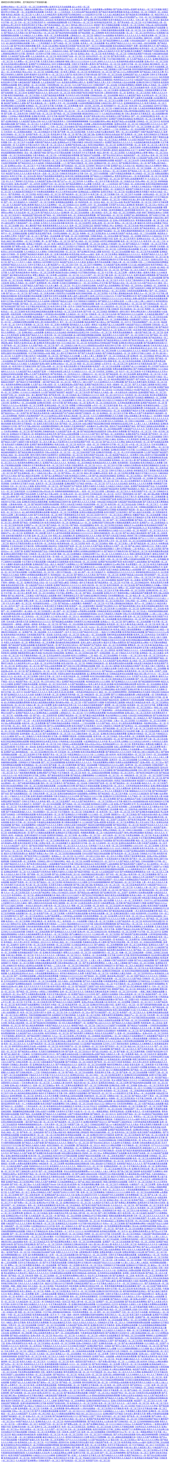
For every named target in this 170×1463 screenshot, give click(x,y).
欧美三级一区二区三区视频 (102, 194)
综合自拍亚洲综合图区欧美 (16, 64)
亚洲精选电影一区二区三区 (71, 455)
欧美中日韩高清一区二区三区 (75, 619)
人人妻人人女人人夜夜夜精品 (147, 424)
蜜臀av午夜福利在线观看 (134, 559)
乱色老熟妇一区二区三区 (82, 499)
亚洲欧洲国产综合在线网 (12, 411)
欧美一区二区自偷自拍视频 (100, 369)
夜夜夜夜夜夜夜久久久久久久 (55, 226)
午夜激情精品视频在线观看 (20, 77)
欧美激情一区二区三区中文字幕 (141, 705)
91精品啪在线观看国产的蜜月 (40, 186)
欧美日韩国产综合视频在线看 (154, 588)
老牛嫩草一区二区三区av (57, 28)
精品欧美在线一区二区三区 (13, 705)
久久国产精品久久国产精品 (32, 285)
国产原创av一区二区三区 (72, 473)
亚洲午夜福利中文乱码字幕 (36, 74)
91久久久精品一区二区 (129, 530)
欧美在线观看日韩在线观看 (30, 296)
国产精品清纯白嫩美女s (59, 418)
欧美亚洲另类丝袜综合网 (109, 749)
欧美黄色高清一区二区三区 (136, 671)
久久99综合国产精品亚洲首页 (85, 12)
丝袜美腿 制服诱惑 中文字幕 (18, 536)
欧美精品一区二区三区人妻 (124, 460)
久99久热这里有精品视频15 (102, 549)
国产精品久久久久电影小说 (16, 33)
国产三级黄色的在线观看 (69, 697)
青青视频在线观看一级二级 (147, 220)
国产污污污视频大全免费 (105, 668)
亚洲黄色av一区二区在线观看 (66, 41)
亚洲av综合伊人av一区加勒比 (60, 168)
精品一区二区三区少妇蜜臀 (20, 520)
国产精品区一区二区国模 (130, 236)
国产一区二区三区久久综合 (13, 319)
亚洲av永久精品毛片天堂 (109, 51)
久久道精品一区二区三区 (76, 767)
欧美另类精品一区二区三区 (114, 54)
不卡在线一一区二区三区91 (131, 655)
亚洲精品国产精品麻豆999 (64, 291)
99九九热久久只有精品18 (113, 400)
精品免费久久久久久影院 (31, 150)
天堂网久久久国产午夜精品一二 (36, 127)
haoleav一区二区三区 (98, 627)
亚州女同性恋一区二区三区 (98, 56)
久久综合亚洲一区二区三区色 (27, 213)
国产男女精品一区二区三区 (129, 22)
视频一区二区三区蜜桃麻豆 (69, 554)
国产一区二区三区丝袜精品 (147, 679)
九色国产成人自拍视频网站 (108, 285)
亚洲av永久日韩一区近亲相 (129, 330)
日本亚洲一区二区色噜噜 (69, 752)
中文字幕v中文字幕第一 (16, 69)
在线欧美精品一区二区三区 (52, 549)
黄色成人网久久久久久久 (82, 25)
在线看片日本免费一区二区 (46, 695)
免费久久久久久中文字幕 (96, 98)
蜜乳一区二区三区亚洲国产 (128, 132)
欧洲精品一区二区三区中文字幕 (40, 106)
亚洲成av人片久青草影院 (119, 358)
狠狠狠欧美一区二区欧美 (19, 648)
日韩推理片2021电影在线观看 (86, 622)
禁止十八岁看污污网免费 (145, 246)
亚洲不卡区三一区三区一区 (85, 38)
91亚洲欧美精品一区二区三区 (41, 572)
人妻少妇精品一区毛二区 (101, 213)
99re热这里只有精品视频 (53, 653)
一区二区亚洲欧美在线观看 (32, 12)
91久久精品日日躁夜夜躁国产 (91, 705)
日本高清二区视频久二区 (107, 371)
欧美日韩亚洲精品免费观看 (93, 752)
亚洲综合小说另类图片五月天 (46, 262)
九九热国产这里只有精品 (107, 569)
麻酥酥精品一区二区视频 (155, 398)
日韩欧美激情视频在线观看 (112, 30)
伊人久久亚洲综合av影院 (52, 416)
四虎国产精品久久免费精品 (70, 637)
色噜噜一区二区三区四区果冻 (93, 233)
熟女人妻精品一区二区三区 (113, 67)
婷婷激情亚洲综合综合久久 (148, 572)
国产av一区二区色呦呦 (156, 559)
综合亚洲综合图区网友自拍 (34, 28)
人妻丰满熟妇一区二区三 (42, 728)
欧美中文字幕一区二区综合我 (23, 176)
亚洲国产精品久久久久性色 (41, 291)
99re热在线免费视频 (115, 713)
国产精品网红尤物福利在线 (43, 431)
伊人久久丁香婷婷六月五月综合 (20, 181)
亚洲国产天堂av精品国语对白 (76, 361)
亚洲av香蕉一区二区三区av (152, 762)
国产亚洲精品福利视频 (60, 601)
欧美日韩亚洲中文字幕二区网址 (32, 775)
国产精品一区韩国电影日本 (32, 523)
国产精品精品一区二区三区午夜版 (97, 721)
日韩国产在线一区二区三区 (41, 114)
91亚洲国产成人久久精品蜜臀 (111, 325)
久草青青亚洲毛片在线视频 (119, 267)
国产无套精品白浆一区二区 (155, 304)
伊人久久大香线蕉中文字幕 (123, 158)
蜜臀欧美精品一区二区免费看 (42, 642)
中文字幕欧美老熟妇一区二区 (91, 272)
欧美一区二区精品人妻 (77, 439)
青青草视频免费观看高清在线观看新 (148, 69)
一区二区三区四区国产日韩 (24, 481)
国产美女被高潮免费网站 (73, 17)
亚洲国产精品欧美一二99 (19, 398)
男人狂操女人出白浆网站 (12, 20)
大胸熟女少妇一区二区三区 (107, 270)
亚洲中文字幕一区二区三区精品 (135, 64)
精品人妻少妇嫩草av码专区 (96, 473)
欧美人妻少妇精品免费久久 (47, 322)
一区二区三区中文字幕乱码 (62, 671)
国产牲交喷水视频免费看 (25, 46)
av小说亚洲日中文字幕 (92, 15)
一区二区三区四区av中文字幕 (95, 283)
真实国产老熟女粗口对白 (94, 116)
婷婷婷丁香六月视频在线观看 (107, 25)
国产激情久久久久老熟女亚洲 (111, 301)
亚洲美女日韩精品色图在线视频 (109, 418)
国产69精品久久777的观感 (31, 239)
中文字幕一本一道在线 (26, 747)
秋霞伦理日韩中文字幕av (32, 25)
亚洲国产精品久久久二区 (106, 330)
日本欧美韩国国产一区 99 (151, 160)
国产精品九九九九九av (50, 213)
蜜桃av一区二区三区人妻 (126, 223)
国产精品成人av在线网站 (113, 671)
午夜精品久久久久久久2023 (112, 299)
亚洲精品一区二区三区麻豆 (152, 653)
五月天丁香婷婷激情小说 (126, 494)
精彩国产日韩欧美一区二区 (154, 351)
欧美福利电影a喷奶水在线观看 (130, 61)
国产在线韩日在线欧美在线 (129, 197)
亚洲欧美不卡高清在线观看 (132, 700)
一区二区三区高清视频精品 (88, 111)
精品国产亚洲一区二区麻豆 (129, 580)
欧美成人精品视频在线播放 (43, 702)
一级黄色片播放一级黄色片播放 (141, 272)
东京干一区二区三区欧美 (109, 38)
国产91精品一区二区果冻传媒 (132, 184)
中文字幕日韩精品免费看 (31, 179)
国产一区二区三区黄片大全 (137, 335)
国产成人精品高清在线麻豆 (104, 476)
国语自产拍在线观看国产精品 (123, 426)
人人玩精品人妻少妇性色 (105, 754)
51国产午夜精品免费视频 (120, 173)
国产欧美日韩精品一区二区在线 (95, 697)
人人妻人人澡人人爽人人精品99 (48, 390)
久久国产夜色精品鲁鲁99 (19, 272)
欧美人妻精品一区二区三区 (75, 72)
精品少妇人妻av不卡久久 (145, 674)
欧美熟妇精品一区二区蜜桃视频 (30, 351)
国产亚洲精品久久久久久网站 (90, 137)
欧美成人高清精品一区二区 (135, 12)
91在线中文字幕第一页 (58, 590)
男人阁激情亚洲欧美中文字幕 (110, 259)
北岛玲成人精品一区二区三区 (66, 635)
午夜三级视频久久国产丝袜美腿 (117, 69)
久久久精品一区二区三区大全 (41, 577)
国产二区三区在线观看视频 (53, 762)
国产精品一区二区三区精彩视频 (67, 114)
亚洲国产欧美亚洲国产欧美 (79, 228)
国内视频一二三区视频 (16, 101)
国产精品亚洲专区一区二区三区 (154, 228)
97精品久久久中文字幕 (129, 653)
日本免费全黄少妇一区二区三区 (133, 658)
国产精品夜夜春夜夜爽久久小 (88, 127)
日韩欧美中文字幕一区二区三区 (114, 444)
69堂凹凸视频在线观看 (110, 241)
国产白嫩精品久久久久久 (51, 731)
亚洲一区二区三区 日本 (135, 30)
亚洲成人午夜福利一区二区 (38, 244)
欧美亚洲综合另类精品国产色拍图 (103, 343)
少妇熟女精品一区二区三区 (154, 194)
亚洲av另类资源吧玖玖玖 (124, 220)
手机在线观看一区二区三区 (88, 244)
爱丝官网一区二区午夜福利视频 (100, 538)
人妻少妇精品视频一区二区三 (82, 739)
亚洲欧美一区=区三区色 (55, 510)
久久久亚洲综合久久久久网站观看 (109, 382)
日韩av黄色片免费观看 (117, 431)
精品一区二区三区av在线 (112, 202)
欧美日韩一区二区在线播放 (149, 684)
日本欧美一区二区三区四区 (132, 25)
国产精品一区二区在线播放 (83, 601)
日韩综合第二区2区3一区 (107, 598)
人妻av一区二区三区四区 (124, 721)
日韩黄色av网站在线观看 (93, 319)
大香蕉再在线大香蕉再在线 (153, 361)
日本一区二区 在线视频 (68, 708)
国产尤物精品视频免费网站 (145, 369)
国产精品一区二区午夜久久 (131, 598)
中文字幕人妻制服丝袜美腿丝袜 (119, 603)
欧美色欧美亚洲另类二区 (105, 22)
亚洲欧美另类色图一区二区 (129, 145)
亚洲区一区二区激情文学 (114, 189)
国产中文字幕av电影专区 (29, 426)
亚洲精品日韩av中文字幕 (133, 757)
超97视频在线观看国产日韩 (36, 231)
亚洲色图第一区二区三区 (12, 408)
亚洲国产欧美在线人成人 (76, 145)
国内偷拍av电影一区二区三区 (68, 702)
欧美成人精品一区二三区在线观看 (141, 233)
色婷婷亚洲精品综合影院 (74, 119)
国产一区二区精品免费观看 (28, 497)
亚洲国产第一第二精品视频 (34, 632)
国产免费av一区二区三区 (59, 241)
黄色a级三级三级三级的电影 (59, 411)
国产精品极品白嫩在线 (140, 345)
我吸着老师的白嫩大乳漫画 (30, 653)
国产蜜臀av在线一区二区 (23, 246)
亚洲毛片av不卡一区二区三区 (51, 580)
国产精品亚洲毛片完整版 (105, 510)
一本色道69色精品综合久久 (86, 692)
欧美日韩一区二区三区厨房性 (78, 223)
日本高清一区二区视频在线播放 (18, 132)
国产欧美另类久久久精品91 (46, 218)
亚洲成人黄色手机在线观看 (99, 262)
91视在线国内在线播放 (32, 314)
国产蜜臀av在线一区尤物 (37, 87)
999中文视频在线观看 (61, 64)
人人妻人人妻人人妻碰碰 (92, 356)
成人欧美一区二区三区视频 (26, 676)
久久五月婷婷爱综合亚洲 (35, 700)
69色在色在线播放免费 (157, 299)
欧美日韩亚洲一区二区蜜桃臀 (76, 676)
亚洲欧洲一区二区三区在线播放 (75, 213)
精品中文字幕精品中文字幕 (139, 517)
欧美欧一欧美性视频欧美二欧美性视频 (118, 210)
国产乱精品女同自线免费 (65, 577)
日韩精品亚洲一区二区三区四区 (102, 48)
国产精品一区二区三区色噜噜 (75, 747)
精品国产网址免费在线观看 (70, 116)
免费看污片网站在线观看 (80, 405)
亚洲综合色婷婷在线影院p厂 (49, 747)
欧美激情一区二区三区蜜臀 (32, 405)
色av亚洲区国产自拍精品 (132, 398)
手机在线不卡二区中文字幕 (22, 348)
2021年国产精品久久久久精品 (14, 364)
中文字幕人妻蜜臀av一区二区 (69, 593)
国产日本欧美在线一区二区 (45, 515)
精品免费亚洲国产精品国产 (123, 379)
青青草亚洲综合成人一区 (126, 176)
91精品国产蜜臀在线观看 (53, 767)
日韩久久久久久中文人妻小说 (64, 54)
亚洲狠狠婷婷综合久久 (134, 103)
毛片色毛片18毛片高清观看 (77, 95)
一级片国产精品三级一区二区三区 (97, 108)
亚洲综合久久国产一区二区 (115, 546)
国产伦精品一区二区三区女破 (149, 379)
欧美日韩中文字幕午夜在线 (85, 74)
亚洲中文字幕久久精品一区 (55, 239)
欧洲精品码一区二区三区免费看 (148, 119)
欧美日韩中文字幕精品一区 (24, 424)
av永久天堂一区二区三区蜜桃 (138, 168)
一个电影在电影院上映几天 (58, 371)
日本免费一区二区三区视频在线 (42, 460)
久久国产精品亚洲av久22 (136, 528)
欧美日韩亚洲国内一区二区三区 (102, 145)
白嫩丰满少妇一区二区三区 (20, 189)
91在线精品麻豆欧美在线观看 (147, 142)
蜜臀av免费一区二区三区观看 (37, 601)
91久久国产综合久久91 (82, 85)
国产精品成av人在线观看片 (70, 603)
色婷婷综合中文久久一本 (66, 59)
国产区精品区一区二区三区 (75, 48)
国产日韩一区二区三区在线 (110, 74)
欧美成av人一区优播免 (152, 416)
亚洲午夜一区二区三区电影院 (138, 765)
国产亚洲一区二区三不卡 (44, 718)
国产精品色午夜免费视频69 (26, 361)
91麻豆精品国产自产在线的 (62, 413)
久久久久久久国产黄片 (90, 434)
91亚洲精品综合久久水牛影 (96, 741)
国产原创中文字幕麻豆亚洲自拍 (44, 158)
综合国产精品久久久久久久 (36, 692)
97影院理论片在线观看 (65, 293)
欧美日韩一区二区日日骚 (145, 387)
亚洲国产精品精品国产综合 (43, 340)
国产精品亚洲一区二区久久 (146, 543)
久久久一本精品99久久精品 (56, 51)
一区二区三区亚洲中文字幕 (30, 754)
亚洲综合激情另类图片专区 (101, 239)
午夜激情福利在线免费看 (27, 80)
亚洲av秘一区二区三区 (38, 259)
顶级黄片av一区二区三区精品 (80, 510)
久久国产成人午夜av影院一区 (44, 384)
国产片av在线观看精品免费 (59, 726)
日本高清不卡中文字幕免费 (84, 153)
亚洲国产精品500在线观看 (151, 207)
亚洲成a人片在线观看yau (131, 749)
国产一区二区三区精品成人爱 (116, 356)
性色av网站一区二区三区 (146, 181)
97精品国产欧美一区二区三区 (62, 111)
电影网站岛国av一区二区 (155, 723)
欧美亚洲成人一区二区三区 (130, 304)
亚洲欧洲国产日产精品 (74, 483)
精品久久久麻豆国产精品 (130, 95)
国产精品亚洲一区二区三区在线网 (121, 374)
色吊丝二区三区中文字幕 (107, 590)
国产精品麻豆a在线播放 (62, 622)
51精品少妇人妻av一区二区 (48, 473)
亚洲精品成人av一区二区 (105, 197)
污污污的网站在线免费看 (46, 348)
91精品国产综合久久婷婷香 (41, 585)
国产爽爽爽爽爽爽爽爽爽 (68, 171)
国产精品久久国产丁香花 (115, 708)
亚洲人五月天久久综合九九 (102, 296)
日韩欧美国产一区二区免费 (138, 447)
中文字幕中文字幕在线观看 (34, 562)
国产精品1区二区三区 (65, 530)
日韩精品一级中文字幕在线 (82, 583)
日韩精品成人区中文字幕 (39, 200)
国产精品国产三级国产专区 (84, 658)
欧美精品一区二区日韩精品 (80, 463)
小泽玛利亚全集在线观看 (128, 249)
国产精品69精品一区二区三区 (110, 215)
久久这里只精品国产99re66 (139, 140)
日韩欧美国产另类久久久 (91, 171)
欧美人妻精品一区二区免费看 (153, 668)
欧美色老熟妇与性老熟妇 (64, 186)
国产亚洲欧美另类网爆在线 (50, 207)
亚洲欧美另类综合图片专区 (48, 343)
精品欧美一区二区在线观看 (45, 637)
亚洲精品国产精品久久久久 (58, 499)
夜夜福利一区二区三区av (146, 205)
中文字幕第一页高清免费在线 (99, 731)
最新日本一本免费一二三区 (156, 38)
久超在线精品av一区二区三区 (97, 327)
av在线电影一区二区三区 (68, 275)
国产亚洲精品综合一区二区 (38, 671)
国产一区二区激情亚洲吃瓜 (143, 116)
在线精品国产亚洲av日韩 (37, 90)
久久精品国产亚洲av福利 (77, 257)
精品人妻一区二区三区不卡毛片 (110, 280)
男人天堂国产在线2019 (158, 366)
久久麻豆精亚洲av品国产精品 (71, 384)
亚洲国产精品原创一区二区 (70, 715)
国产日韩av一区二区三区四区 (76, 207)
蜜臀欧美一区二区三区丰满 (102, 609)
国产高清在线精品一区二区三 (57, 25)
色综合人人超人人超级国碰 (34, 168)
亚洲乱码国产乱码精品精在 (69, 15)
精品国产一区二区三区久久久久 (154, 530)
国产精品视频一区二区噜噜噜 (91, 33)
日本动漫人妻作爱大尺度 (17, 622)
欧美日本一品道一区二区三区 (45, 173)
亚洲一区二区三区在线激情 (132, 87)
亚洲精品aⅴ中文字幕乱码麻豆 (70, 142)
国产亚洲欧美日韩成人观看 (89, 252)
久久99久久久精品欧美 (30, 392)
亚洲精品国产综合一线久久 (45, 564)
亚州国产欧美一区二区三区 (38, 134)
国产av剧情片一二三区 (108, 129)
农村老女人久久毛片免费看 (140, 483)
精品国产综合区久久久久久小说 (107, 757)
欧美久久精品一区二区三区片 (137, 259)
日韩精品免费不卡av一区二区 (95, 554)
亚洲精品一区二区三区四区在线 (79, 653)
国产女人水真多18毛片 (126, 687)
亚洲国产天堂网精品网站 (104, 689)
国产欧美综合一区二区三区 (108, 64)
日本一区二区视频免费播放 (116, 319)
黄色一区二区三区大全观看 (111, 101)
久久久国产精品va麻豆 (59, 583)
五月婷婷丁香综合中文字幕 (98, 166)
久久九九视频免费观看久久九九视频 (107, 416)
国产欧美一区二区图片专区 (58, 541)
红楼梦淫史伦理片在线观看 (54, 296)
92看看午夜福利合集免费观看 (19, 564)
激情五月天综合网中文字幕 (73, 481)
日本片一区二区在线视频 (157, 754)
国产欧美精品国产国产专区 (13, 306)
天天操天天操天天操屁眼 (29, 489)
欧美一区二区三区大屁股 (93, 491)
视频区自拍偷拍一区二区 (127, 567)
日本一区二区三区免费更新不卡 (129, 481)
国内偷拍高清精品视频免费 (67, 642)
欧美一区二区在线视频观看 (26, 119)
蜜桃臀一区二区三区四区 (115, 705)
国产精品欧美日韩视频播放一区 (140, 15)
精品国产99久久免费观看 (44, 189)
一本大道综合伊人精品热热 (125, 392)
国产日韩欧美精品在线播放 (58, 723)
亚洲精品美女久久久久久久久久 (121, 572)
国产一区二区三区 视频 (43, 358)
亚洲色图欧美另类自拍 (66, 648)
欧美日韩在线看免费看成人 (102, 676)
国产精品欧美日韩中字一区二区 (18, 781)
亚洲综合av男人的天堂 (11, 25)
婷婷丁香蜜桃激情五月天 (69, 515)
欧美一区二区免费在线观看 (56, 35)
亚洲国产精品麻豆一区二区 (108, 231)
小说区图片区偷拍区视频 (12, 739)
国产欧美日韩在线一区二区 (140, 340)
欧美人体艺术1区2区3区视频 (100, 684)
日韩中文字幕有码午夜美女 (20, 267)
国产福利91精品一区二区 (31, 377)
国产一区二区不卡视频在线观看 (149, 556)
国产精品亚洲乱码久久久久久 (56, 687)
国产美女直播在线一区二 (38, 103)
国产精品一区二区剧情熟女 (113, 434)
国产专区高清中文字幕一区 (153, 697)
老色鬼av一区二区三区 (95, 483)
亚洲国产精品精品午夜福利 (32, 254)
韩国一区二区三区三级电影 (89, 364)
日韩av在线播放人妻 (133, 416)
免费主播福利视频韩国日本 (133, 231)
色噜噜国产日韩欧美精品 (154, 51)
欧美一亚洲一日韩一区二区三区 (108, 559)
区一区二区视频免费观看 (130, 28)
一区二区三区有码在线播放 (20, 155)
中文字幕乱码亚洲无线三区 (38, 306)
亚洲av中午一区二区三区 (99, 767)
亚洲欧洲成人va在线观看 (33, 332)
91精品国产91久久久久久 (134, 429)
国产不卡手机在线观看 (62, 567)
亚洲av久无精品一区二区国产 (155, 85)
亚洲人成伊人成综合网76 (78, 296)
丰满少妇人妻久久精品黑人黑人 (146, 752)
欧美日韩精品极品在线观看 (138, 640)
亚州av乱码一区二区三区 (59, 93)
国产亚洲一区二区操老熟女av (115, 478)
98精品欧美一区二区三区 (91, 41)
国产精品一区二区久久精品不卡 (134, 270)
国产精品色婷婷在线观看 (66, 33)
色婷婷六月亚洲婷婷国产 (29, 416)
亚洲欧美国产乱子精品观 (136, 434)
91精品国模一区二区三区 (48, 356)
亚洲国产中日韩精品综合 (12, 9)
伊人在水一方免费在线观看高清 (154, 249)
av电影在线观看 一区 (145, 695)
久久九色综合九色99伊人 (140, 741)
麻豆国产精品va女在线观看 (123, 121)
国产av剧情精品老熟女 (11, 28)
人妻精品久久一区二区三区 (81, 35)
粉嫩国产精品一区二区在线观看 (147, 515)
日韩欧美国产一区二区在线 (105, 85)
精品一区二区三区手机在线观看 (145, 252)
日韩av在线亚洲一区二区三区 (57, 452)
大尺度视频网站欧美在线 (156, 457)
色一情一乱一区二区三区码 (48, 481)
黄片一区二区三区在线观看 (72, 322)
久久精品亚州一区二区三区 (86, 101)
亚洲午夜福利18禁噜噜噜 (144, 275)
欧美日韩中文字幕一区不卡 (62, 306)
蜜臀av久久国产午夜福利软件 (37, 374)
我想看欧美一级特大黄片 (119, 312)
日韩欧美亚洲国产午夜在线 (139, 54)
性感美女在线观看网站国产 (60, 478)
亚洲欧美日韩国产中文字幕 (123, 450)
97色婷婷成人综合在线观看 (123, 82)
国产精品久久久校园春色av (102, 176)
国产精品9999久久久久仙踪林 (31, 163)
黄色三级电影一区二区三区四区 (32, 85)
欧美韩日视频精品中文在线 (154, 465)
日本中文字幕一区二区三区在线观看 (143, 306)
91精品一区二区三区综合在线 (154, 317)
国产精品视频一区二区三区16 (116, 728)
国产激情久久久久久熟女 (85, 575)
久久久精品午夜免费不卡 (81, 9)
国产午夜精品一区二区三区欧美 (48, 48)
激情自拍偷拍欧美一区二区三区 (108, 533)
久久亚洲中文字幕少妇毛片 (28, 145)
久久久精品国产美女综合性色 (45, 661)
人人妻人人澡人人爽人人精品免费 (35, 517)
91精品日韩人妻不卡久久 (112, 103)
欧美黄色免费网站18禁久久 (74, 82)
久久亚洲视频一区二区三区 (156, 56)
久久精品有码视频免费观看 (150, 108)
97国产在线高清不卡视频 (140, 288)
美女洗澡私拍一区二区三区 (132, 309)
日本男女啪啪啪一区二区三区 (66, 233)
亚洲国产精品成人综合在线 (131, 575)
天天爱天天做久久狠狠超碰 (52, 61)
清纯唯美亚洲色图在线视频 (135, 338)
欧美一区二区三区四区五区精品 (109, 525)
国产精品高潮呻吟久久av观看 (116, 41)
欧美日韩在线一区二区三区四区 (83, 562)
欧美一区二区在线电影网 (35, 288)
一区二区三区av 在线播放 (56, 270)
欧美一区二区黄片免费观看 (57, 325)
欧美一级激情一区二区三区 (108, 200)
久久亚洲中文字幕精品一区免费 (69, 189)
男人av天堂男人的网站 (118, 741)
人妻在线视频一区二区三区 (88, 210)
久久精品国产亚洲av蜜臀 (19, 56)
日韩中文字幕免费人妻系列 (84, 64)
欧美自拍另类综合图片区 (31, 629)
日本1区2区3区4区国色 (155, 231)
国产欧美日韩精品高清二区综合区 (39, 20)
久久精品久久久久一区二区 (83, 371)
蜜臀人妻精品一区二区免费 (45, 275)
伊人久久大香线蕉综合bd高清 (91, 345)
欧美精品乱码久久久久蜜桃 (81, 197)
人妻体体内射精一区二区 (115, 93)
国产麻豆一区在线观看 (50, 236)
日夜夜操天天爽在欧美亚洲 (121, 246)
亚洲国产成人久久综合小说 (123, 166)
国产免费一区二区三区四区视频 (71, 132)
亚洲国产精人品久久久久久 (55, 463)
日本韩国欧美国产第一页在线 (40, 635)
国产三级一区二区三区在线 (156, 739)
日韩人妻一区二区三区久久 (52, 145)
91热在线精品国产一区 (140, 41)
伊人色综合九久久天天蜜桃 (152, 689)
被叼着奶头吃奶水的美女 (21, 275)
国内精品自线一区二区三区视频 (93, 358)
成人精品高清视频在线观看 (18, 43)
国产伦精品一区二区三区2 (27, 124)
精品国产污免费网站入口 (68, 564)
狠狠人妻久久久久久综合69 (77, 61)
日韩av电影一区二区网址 (136, 601)
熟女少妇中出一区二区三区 (89, 648)
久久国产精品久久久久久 (141, 59)
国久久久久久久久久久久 (92, 778)
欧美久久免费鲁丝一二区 (82, 655)
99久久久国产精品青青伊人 (53, 121)
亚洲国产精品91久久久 (38, 93)
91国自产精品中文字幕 (75, 377)
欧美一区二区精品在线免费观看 (82, 215)
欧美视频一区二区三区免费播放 (54, 249)
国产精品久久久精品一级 (102, 392)
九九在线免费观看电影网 (19, 158)
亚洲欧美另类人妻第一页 (82, 90)
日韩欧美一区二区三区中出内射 (102, 314)
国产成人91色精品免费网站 (36, 30)
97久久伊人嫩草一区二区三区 (58, 285)
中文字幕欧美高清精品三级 (146, 327)
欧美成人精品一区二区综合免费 (15, 455)
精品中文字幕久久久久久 (146, 473)
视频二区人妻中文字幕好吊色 (64, 353)
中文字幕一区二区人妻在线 (46, 760)
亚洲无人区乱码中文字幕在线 (75, 710)
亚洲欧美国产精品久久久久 (32, 335)
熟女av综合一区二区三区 (33, 72)
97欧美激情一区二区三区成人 (134, 611)
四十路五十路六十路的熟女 (154, 666)
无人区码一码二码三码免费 (104, 351)
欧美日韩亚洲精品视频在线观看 (40, 312)
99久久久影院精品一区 (117, 421)
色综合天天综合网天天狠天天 (82, 590)
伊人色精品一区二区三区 (143, 173)
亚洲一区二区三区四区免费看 (121, 473)
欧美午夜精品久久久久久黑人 (122, 20)
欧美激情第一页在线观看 (33, 197)
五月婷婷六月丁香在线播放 (84, 259)
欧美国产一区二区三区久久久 (29, 507)
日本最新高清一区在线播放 (56, 9)
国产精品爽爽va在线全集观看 (95, 760)
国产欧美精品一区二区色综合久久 (65, 374)
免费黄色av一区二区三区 (86, 530)
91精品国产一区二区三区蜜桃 (55, 150)
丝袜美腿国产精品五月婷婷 (34, 457)
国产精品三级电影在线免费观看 (151, 426)
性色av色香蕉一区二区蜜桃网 (131, 736)
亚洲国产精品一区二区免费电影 (64, 517)
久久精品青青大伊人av (24, 663)
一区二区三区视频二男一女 (36, 241)
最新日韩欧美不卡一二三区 (69, 108)
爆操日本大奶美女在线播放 (149, 223)
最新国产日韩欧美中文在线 (138, 189)
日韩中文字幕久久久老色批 (121, 470)
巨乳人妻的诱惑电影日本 (102, 629)
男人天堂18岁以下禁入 (51, 682)
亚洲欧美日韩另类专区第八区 (70, 220)
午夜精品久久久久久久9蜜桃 (18, 450)
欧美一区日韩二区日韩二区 (91, 106)
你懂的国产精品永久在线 (46, 142)
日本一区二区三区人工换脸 (24, 17)
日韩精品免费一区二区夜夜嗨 (63, 137)
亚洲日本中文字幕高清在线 (140, 364)
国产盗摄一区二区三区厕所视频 (75, 236)
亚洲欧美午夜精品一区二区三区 (141, 734)
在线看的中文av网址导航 (97, 426)
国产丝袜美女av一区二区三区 (52, 278)
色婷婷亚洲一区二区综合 (89, 202)
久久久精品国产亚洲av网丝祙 (115, 661)
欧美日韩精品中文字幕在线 (156, 134)
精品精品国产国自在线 (32, 215)
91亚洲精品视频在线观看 (39, 137)
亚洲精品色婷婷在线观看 (12, 374)
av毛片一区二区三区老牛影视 (105, 405)
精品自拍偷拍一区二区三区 (36, 299)
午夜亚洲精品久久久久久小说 (57, 588)
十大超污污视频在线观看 (83, 304)
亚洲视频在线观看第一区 (66, 202)
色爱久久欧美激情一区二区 (16, 642)
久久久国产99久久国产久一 (66, 640)
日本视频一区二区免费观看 (66, 106)
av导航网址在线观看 (87, 611)
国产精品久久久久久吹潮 (96, 421)
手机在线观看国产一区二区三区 (146, 322)
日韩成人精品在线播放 (117, 218)
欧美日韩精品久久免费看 (152, 463)
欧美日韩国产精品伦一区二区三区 (123, 627)
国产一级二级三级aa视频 (149, 494)
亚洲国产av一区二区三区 (35, 525)
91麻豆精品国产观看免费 (29, 82)
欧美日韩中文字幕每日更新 (24, 366)
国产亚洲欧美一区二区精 (132, 134)
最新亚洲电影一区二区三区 (72, 267)
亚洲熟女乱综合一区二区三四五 (150, 239)
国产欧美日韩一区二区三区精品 (62, 395)
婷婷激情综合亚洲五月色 (78, 332)
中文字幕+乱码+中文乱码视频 (17, 640)
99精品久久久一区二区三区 (129, 317)
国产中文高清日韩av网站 (122, 767)
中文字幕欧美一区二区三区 (59, 304)
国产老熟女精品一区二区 (75, 403)
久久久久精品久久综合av (39, 437)
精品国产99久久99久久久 (90, 517)
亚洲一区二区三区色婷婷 (106, 304)
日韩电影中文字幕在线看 (29, 762)
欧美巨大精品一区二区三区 (49, 194)
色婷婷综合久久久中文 (123, 80)
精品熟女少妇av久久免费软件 (149, 166)
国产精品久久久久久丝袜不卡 (21, 760)
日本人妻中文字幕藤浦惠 (149, 770)
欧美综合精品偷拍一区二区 (108, 739)
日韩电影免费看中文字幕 (155, 90)
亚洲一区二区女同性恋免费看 (19, 317)
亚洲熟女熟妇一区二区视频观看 (151, 497)
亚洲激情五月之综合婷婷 (124, 731)
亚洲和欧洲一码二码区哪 (47, 283)
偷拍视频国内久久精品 (108, 530)
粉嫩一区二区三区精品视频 (148, 731)
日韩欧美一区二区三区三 (148, 504)
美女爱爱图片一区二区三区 (137, 564)
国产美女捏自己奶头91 (113, 155)
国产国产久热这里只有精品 (90, 353)
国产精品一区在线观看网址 (82, 525)
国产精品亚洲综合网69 (47, 108)
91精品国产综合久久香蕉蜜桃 (147, 80)
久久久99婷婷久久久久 (119, 554)
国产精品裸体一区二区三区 (45, 77)
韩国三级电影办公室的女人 (154, 330)
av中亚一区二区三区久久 (139, 444)
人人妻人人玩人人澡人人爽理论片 (101, 317)
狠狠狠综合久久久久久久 (129, 254)
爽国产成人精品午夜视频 (45, 246)
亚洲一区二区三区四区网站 (139, 616)
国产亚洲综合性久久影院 (128, 228)
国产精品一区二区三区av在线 (33, 304)
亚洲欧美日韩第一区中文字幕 (44, 116)
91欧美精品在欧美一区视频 (60, 231)
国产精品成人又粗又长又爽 (152, 72)
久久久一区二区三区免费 (66, 718)
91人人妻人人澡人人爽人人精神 (69, 421)
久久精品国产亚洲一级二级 (67, 431)
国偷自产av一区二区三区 (12, 533)
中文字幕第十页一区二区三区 (29, 689)
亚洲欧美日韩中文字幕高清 (148, 82)
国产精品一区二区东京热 (70, 424)
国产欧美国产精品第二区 (97, 246)
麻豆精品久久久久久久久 (82, 533)
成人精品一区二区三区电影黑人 (38, 611)
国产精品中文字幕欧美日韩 (116, 551)
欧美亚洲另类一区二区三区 (54, 179)
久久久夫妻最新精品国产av (91, 708)
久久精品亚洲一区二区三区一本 (109, 775)
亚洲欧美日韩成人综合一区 (36, 583)
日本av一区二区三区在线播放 (21, 447)
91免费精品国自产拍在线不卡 (19, 556)
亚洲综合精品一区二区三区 (56, 405)
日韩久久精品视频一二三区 (56, 351)
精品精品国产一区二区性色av (136, 155)
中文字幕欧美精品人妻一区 (154, 22)
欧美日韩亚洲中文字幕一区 (49, 736)
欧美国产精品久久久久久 (153, 254)
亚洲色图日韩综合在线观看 (154, 499)
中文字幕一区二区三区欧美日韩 (55, 489)
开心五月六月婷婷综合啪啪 (13, 41)
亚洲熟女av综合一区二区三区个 (22, 166)
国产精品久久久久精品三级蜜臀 (106, 457)
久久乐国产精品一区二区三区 (107, 179)
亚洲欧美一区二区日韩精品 (142, 356)
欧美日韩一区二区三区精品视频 (58, 335)
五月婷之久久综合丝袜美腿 (52, 223)
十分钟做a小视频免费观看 (19, 116)
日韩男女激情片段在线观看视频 (28, 129)
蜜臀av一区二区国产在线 (129, 588)
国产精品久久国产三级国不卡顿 (15, 442)
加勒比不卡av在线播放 (104, 35)
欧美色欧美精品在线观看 (133, 632)
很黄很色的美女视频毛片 (148, 687)
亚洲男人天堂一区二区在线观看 (63, 103)
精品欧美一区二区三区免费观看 (64, 512)
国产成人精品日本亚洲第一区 (31, 476)
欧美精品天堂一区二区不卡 (22, 538)
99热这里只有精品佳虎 (135, 702)
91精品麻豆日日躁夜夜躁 (57, 562)
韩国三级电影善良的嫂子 (115, 348)
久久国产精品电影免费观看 (52, 95)
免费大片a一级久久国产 (82, 382)
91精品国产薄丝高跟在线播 (130, 502)
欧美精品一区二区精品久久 (49, 619)
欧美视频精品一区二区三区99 (35, 765)
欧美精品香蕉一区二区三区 (54, 439)
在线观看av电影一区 (54, 72)
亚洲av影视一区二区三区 (103, 223)
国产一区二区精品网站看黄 (154, 569)
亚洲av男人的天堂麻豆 (78, 239)
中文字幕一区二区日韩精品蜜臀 (108, 429)
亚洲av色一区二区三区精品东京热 (101, 403)
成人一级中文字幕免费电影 (68, 460)
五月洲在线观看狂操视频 (129, 403)
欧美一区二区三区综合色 (154, 655)
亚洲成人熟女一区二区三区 (90, 54)
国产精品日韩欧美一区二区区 (80, 163)
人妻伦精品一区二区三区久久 (118, 491)
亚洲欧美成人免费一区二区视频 (153, 439)
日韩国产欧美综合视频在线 (87, 306)
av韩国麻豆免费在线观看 (23, 322)
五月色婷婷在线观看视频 (69, 778)
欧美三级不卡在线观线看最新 (111, 528)
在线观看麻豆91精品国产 (156, 411)
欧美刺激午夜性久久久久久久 (79, 762)
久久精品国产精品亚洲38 (108, 489)
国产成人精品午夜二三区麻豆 (21, 596)
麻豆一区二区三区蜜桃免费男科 (113, 692)
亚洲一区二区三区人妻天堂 (154, 145)
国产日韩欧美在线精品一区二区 (116, 353)
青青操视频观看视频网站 (137, 637)
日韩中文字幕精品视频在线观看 (119, 437)
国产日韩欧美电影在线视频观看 (152, 296)
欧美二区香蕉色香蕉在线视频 (39, 41)
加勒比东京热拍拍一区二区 (138, 442)
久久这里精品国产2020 (51, 82)
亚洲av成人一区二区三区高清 (138, 713)
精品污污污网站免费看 (111, 632)
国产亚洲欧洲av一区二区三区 (31, 749)
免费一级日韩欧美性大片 (145, 46)
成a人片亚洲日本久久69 (63, 442)
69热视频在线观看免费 (57, 22)
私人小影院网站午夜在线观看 (52, 309)
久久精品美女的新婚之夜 (113, 114)
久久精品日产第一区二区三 (36, 418)
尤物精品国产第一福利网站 (82, 418)
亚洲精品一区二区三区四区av (130, 476)
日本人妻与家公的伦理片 (97, 119)
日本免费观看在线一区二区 (120, 596)
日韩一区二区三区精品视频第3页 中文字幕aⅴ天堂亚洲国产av (111, 17)
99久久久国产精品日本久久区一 (86, 632)
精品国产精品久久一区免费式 (125, 455)
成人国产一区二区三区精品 (65, 611)
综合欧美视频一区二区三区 (95, 504)
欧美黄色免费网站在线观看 (18, 384)
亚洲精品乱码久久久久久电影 (89, 536)
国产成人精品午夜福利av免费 (114, 616)
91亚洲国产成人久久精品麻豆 (134, 366)
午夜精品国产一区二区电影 (28, 223)
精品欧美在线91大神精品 (66, 272)
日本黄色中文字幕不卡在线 (22, 483)
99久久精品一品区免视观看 (144, 43)
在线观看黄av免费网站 (102, 9)
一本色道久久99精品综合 (140, 186)
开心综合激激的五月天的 (136, 67)
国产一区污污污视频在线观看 (99, 46)
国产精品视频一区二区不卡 (119, 322)
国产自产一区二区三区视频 (139, 127)
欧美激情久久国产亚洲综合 (118, 116)
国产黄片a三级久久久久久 (155, 476)
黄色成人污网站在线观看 (51, 497)
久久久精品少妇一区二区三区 (74, 343)
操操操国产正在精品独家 (124, 77)
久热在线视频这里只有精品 (152, 650)
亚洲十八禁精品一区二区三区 (62, 210)
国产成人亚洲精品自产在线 (56, 476)
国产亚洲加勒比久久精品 (112, 338)
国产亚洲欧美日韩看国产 (131, 51)
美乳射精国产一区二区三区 (156, 575)
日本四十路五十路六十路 (128, 668)
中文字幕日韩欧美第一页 (118, 59)
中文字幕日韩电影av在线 (39, 353)
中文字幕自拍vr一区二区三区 (80, 22)
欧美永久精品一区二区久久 (67, 616)
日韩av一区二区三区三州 (144, 577)
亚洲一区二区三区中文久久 (121, 275)
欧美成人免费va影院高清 (87, 186)
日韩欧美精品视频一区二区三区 (62, 252)
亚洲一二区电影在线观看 (58, 559)
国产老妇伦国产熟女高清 (132, 739)
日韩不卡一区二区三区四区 (95, 637)
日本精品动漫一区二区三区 (156, 408)
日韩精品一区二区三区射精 (89, 291)
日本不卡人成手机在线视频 (136, 101)
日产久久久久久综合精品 (117, 483)
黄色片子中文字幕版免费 (62, 101)
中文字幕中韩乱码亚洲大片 (34, 658)
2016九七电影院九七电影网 (110, 614)
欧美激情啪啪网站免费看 (103, 160)
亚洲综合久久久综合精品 (55, 332)
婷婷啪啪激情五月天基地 (70, 218)
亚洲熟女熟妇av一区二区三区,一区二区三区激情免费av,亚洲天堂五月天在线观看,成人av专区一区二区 (45, 7)
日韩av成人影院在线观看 (156, 25)
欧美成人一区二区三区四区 (66, 67)
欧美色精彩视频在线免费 (125, 684)
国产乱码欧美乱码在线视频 (140, 218)
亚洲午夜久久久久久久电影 (84, 502)
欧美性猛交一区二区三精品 (151, 48)
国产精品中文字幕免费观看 (28, 382)
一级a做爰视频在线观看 (67, 348)
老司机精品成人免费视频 (126, 538)
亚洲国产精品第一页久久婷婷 (27, 249)
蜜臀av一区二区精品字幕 (114, 168)
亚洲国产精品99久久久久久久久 (67, 585)
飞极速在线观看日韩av (34, 9)
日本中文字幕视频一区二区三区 (30, 325)
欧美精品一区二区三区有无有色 (68, 312)
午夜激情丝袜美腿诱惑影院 (62, 200)
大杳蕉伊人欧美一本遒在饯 (39, 101)
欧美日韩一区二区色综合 (46, 543)
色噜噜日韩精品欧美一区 (97, 663)
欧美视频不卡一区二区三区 (116, 106)
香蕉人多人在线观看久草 (64, 536)
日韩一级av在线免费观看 (119, 98)
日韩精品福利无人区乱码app (90, 69)
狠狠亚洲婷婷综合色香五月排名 (44, 741)
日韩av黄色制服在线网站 (134, 111)
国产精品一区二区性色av (132, 285)
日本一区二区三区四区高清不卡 (32, 22)
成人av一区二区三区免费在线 (81, 270)
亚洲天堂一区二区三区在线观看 (49, 483)
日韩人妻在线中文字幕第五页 (138, 114)
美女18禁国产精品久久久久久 (118, 43)
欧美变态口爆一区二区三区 (78, 609)
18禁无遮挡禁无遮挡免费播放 (80, 179)
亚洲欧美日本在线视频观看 (26, 387)
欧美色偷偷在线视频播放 (95, 624)
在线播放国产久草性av (139, 319)
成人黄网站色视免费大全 (98, 674)
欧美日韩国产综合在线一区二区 (98, 455)
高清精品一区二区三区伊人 (77, 549)
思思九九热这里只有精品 (71, 504)
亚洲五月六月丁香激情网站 (100, 710)
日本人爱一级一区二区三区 (148, 20)
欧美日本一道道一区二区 (99, 379)
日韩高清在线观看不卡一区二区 (59, 330)
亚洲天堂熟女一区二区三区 (113, 192)
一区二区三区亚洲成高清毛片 (14, 757)
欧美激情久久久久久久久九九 (128, 35)
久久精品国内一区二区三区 (127, 609)
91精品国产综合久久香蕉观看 (31, 330)
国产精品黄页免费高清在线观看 (45, 504)
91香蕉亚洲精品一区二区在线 (70, 77)
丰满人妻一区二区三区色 (37, 590)
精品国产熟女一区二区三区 (28, 682)
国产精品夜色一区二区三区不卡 (76, 194)
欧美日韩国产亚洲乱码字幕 (36, 38)
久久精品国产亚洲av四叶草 (26, 627)
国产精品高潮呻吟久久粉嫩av (148, 585)
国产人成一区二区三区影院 (141, 728)
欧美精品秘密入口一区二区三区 (117, 744)
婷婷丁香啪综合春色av (152, 213)
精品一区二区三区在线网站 (106, 655)
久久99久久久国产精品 (93, 546)
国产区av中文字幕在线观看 (59, 153)
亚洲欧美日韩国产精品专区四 (142, 377)
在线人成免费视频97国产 (125, 747)
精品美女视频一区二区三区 (153, 35)
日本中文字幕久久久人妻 (39, 265)
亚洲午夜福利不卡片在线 (57, 147)
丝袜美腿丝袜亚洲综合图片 (34, 499)
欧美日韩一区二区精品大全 (122, 181)
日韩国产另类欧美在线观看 (60, 38)
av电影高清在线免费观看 (102, 124)
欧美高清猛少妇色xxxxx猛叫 (82, 254)
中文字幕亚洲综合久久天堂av (154, 371)
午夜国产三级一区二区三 (29, 236)
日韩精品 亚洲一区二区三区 (81, 668)
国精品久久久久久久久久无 (100, 257)
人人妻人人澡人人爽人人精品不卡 (140, 301)
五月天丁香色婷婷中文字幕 (137, 280)
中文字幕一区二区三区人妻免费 (18, 593)
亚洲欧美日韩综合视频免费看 (72, 317)
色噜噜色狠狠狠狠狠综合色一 (68, 491)
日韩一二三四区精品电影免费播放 (153, 262)
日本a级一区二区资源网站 (104, 687)
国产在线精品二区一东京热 (78, 629)
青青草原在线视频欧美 (123, 332)
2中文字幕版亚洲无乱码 (47, 697)
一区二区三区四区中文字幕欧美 (71, 246)
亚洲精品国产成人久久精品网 (136, 74)
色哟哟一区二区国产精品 (156, 309)
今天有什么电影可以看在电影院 (101, 132)
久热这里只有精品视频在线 (140, 715)
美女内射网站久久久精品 (116, 715)
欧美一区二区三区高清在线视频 (127, 361)
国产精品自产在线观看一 (66, 140)
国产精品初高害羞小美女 (130, 606)
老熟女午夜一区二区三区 (96, 267)
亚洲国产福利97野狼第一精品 (151, 150)
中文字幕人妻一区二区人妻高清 (101, 650)
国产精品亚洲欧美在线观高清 (93, 431)
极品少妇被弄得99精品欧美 (95, 218)
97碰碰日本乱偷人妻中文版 (125, 108)
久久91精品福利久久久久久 (129, 351)
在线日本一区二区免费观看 (81, 150)
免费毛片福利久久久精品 (94, 486)
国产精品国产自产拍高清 (71, 486)
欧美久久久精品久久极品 (122, 327)
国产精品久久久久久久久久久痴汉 (114, 186)
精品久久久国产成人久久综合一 (68, 450)
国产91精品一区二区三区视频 (66, 43)
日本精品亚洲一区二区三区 (67, 340)
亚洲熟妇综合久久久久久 (43, 450)
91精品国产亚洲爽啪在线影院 (29, 379)
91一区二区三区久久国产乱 (60, 74)
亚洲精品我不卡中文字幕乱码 (155, 197)
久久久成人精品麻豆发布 (114, 15)
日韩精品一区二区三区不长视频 (88, 168)
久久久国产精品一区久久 (54, 257)
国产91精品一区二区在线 (61, 429)
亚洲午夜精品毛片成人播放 (104, 228)
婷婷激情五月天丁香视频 (145, 470)
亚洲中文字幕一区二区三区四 (64, 69)
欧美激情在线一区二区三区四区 (71, 543)
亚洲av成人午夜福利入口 (33, 228)
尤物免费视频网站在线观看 (28, 731)
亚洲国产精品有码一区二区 (18, 338)
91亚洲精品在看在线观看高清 (94, 556)
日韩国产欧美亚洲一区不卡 (16, 567)
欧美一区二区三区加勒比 (97, 543)
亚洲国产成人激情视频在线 (136, 215)
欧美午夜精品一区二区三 (155, 103)
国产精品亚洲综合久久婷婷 (115, 340)
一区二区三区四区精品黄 (98, 387)
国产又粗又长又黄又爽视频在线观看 (79, 666)
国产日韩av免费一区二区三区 (50, 366)
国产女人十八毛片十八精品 (20, 262)
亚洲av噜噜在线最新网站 (128, 48)
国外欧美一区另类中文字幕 (38, 54)
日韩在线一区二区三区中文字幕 (58, 749)
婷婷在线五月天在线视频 (123, 679)
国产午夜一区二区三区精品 (95, 312)
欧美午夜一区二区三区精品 (105, 736)
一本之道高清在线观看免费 (131, 408)
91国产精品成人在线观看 (46, 596)
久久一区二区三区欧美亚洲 (13, 491)
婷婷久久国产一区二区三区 (74, 387)
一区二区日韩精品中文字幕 (45, 132)
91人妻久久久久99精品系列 (45, 15)
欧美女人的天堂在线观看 (12, 252)
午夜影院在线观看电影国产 (26, 309)
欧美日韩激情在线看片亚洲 (13, 59)
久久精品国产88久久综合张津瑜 (36, 429)
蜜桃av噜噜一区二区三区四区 (132, 590)
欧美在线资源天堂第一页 (60, 259)
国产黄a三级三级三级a (85, 134)
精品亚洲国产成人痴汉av (95, 322)
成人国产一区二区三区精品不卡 (92, 572)
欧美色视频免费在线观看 (19, 728)
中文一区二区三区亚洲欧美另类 (73, 369)
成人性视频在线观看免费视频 (17, 702)
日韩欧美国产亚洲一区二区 (70, 546)
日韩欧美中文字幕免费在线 (58, 457)
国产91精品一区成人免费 (70, 760)
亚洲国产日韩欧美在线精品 (121, 119)
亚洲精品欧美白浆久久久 (42, 398)
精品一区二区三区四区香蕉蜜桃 (155, 489)
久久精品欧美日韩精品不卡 (24, 192)
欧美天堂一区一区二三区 (147, 210)
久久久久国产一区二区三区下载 (94, 275)
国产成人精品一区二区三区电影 (85, 241)
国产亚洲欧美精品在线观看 (85, 468)
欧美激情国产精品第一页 (128, 510)
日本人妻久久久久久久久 (85, 280)
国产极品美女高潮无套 (142, 137)
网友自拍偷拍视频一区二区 (152, 226)
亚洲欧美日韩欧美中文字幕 (82, 559)
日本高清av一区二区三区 (101, 332)
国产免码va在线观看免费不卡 (134, 179)
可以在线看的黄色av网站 (100, 121)
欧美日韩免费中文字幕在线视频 (78, 366)
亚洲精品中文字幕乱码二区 (22, 434)
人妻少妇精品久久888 (23, 515)
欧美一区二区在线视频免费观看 (15, 400)
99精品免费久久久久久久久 (151, 124)
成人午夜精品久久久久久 (88, 395)
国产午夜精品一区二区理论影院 (34, 111)
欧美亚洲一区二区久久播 (41, 442)
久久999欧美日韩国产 (116, 233)
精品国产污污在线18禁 (147, 781)
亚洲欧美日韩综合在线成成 (108, 134)
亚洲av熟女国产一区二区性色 (27, 184)
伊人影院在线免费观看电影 (50, 361)
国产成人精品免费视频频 (37, 478)
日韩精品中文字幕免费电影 (30, 770)
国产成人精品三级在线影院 (135, 533)
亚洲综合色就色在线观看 (114, 447)
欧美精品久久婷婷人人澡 (80, 476)
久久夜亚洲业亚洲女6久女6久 (139, 348)
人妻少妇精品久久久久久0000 (82, 28)
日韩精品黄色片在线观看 (35, 147)
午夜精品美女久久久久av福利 (111, 765)
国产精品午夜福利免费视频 (110, 12)
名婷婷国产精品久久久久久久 (14, 265)
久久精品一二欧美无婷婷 (130, 147)
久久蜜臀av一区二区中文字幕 (27, 61)
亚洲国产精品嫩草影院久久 (24, 108)
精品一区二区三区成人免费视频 (113, 140)
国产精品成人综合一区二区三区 (123, 283)
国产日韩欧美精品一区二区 (51, 650)
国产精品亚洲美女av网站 (137, 642)
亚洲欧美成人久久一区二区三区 (67, 319)
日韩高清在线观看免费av (137, 291)
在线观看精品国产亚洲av (45, 679)
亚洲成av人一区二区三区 (111, 622)
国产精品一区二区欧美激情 (55, 215)
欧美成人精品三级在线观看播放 (127, 629)
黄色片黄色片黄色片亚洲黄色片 (44, 455)
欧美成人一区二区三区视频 (150, 9)
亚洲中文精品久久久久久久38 (27, 549)
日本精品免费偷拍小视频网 (130, 85)
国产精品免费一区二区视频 (141, 478)
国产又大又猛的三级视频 (27, 160)
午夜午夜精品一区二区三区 (45, 155)
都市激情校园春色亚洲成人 (74, 781)
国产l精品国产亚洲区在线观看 (21, 645)
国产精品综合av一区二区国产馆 (15, 413)
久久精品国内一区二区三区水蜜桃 (151, 721)
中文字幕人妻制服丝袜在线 (121, 293)
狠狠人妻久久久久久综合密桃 (71, 98)
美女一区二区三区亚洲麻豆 (130, 405)
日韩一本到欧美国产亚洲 (105, 499)
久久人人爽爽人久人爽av (35, 468)
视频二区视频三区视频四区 (101, 80)
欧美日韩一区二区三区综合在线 (122, 504)
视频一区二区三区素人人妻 (121, 543)
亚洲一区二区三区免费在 (106, 254)
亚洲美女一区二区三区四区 (139, 93)
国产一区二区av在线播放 (92, 447)
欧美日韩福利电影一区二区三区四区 (24, 95)
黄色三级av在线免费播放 (53, 377)
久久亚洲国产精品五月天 (17, 140)
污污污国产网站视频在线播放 (39, 319)
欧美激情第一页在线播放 (129, 463)
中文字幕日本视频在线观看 (48, 166)
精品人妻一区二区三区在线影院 (147, 596)
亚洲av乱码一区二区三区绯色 (76, 494)
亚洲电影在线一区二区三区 (16, 421)
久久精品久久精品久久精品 (117, 486)
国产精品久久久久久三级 (43, 67)
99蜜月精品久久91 (123, 676)
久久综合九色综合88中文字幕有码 (35, 598)
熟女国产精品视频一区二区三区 (137, 202)
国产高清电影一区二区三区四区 (22, 194)
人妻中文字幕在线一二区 (126, 549)
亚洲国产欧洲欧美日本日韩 (60, 87)
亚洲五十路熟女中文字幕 (80, 408)
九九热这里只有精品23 (123, 390)
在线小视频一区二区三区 (31, 439)
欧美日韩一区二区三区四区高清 (110, 601)
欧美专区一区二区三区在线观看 (116, 252)
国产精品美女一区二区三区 (140, 431)
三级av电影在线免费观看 (84, 231)
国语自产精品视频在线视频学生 (50, 176)
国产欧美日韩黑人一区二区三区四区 (127, 56)
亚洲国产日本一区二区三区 (53, 184)
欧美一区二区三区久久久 (132, 241)
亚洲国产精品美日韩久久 (59, 90)
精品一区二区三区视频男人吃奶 (127, 213)
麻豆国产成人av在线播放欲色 (58, 528)
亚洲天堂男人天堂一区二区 (110, 541)
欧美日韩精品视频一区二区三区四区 (92, 293)
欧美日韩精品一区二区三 (41, 400)
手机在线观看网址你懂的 (64, 398)
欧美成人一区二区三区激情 (106, 90)
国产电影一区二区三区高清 (16, 98)
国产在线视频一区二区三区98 (14, 93)
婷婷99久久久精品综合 (152, 236)
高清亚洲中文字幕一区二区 (62, 134)
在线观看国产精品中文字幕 (133, 411)
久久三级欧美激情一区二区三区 (100, 481)
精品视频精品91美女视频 (101, 361)
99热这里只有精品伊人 (94, 142)
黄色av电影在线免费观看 (156, 736)
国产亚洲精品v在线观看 (147, 460)
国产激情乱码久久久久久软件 (119, 577)
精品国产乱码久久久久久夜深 (41, 140)
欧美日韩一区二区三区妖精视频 (24, 650)
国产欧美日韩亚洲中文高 (147, 773)
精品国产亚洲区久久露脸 (15, 103)
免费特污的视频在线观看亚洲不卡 (88, 551)
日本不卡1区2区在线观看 (35, 411)
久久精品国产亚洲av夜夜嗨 (22, 205)
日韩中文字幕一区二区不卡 (50, 676)
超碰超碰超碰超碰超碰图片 (85, 87)
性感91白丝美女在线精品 (46, 447)
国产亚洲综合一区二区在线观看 (135, 726)
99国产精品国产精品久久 (89, 30)
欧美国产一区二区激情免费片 (82, 606)
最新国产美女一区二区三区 (30, 687)
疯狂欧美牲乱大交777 (91, 114)
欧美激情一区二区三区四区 (13, 90)
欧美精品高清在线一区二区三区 (40, 59)
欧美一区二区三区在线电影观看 (137, 541)
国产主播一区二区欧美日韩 (16, 114)
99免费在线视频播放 (151, 147)
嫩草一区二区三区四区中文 (76, 80)
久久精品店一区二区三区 (77, 314)
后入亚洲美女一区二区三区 (22, 218)
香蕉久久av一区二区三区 (144, 293)
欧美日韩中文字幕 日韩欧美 (107, 309)
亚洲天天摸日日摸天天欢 (47, 424)
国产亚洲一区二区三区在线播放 (148, 437)
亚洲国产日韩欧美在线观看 (26, 684)
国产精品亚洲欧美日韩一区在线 (63, 30)
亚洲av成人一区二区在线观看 (93, 635)
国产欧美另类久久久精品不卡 (111, 468)
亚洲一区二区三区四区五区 (81, 226)
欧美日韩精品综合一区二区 (108, 411)
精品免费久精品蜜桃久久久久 (118, 137)
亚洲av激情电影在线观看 (107, 658)
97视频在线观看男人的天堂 (127, 523)
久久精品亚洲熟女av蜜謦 (136, 153)
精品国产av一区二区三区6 (62, 265)
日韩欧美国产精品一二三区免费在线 (73, 679)
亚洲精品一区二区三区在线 (127, 226)
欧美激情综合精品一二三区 (155, 405)
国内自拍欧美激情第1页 (59, 757)
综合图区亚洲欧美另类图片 (137, 192)
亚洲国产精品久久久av (88, 140)
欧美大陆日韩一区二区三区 (94, 585)
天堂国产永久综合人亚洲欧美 (55, 129)
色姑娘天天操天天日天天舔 (113, 640)
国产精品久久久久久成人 (35, 408)
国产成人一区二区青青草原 (45, 715)
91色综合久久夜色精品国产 (81, 507)
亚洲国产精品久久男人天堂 (99, 82)
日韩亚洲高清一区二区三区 (83, 465)
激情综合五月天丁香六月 (126, 497)
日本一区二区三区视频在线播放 (153, 17)
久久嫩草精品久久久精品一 (154, 629)
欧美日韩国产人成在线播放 (49, 17)
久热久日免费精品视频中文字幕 (92, 59)
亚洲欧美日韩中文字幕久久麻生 (102, 439)
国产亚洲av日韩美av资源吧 (125, 9)
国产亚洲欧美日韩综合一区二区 (133, 163)
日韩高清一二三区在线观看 (83, 723)
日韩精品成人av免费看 (123, 278)
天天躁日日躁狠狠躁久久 (70, 283)
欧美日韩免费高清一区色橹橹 (97, 450)
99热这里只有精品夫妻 (107, 502)
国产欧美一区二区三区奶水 (16, 345)
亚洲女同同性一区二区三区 (47, 486)
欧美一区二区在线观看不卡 (64, 400)
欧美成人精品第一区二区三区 (19, 15)
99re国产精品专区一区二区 (145, 390)
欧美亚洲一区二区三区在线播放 (104, 147)
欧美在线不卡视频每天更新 (17, 444)
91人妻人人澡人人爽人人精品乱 (80, 309)
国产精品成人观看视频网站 (82, 775)
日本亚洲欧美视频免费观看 (20, 220)
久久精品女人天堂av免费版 (78, 770)
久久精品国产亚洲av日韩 (30, 121)
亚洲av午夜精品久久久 (92, 661)
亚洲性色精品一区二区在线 (152, 609)
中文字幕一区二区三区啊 (116, 272)
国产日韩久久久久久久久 (147, 77)
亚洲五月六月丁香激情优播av (14, 577)
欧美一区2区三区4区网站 (132, 38)
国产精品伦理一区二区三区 (63, 437)
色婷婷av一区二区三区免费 (42, 272)
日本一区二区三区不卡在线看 (21, 142)
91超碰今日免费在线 (132, 465)
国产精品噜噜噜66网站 (38, 757)
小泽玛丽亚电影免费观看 (68, 155)
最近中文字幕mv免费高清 (114, 642)
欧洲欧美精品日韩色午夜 (60, 502)
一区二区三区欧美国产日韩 (83, 452)
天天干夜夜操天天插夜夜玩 (85, 301)
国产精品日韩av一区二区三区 (41, 33)
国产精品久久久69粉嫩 (70, 356)
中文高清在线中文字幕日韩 (22, 546)
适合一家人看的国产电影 (35, 153)
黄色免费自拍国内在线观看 (121, 663)
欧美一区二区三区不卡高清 (58, 465)
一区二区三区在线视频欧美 (46, 369)
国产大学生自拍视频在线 (111, 111)
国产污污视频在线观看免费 (123, 695)
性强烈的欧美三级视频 (115, 702)
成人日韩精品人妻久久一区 (22, 48)
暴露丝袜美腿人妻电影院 (92, 340)
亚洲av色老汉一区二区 (96, 377)
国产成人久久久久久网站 (114, 442)
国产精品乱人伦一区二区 (139, 171)
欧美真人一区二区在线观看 (93, 43)
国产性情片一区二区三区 (107, 575)
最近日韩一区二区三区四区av (140, 708)
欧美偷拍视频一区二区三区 (149, 176)
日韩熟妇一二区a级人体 (89, 67)
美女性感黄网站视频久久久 (42, 338)
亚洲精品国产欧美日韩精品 (131, 90)
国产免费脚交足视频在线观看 (86, 299)
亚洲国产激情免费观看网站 (42, 444)
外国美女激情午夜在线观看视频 (72, 674)
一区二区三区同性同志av (145, 33)
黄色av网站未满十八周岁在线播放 (113, 288)
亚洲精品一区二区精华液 (155, 285)
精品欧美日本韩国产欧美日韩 (72, 46)
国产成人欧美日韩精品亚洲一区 (98, 220)
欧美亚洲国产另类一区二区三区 (88, 442)
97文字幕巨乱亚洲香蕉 (111, 398)
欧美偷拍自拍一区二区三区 (100, 72)
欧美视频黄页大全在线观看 (45, 220)
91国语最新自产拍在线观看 (66, 358)
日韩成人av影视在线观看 (73, 744)
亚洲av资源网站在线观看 (21, 710)
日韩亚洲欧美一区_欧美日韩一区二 (48, 520)
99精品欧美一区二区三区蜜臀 (97, 695)
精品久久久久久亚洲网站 (45, 205)
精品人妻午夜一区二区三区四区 (111, 153)
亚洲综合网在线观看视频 (55, 228)
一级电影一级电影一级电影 (26, 624)
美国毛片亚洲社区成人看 (25, 343)
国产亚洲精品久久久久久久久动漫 (19, 695)
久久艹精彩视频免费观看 (25, 773)
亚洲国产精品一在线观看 (23, 470)
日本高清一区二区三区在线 (137, 395)
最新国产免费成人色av (104, 226)
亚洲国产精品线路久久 (130, 489)
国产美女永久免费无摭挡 (136, 382)
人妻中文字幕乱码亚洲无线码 (100, 781)
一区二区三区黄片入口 (45, 616)
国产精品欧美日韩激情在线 (51, 80)
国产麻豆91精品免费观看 (54, 629)
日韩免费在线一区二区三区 (59, 85)
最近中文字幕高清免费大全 (22, 543)
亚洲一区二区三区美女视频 (26, 207)
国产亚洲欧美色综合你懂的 (96, 20)
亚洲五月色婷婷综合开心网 (129, 499)
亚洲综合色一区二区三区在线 (46, 267)
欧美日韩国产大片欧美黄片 (116, 512)
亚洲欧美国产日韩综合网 (103, 523)
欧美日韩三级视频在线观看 (77, 176)
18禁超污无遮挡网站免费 (100, 158)
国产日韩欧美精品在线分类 (20, 171)
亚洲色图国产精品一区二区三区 (43, 98)
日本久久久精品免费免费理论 (14, 460)
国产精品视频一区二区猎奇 (121, 387)
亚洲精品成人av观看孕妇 (89, 192)
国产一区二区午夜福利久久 (16, 202)
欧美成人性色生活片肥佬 (74, 731)
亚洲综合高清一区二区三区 (126, 124)
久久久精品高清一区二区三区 (43, 56)
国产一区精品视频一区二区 (106, 653)
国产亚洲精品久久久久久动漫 (124, 682)
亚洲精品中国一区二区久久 (106, 163)
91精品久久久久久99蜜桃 (101, 770)
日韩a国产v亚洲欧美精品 (117, 377)
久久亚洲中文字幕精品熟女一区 (53, 124)
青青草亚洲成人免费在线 (143, 744)
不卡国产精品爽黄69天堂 (126, 296)
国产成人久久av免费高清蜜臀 (126, 72)
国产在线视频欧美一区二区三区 (56, 734)
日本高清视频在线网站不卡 (151, 567)
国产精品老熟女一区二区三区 (107, 583)
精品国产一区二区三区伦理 (127, 160)
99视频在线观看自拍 (148, 507)
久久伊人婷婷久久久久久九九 (103, 61)
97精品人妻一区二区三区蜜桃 (124, 262)
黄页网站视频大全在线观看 (13, 106)
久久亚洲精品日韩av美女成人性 (40, 491)
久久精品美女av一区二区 (149, 710)
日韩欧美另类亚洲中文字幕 (71, 173)
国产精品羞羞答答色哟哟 (149, 682)
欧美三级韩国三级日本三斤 (63, 244)
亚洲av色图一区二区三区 (109, 87)
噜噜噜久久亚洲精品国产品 (36, 280)
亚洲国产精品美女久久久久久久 (119, 142)
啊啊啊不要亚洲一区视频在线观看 (77, 736)
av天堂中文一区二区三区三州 (115, 364)
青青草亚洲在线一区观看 (79, 124)
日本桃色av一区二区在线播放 (84, 541)
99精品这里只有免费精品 (19, 340)
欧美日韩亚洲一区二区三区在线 (121, 585)
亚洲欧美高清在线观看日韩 (59, 569)
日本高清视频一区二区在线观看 (102, 619)
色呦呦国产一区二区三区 (21, 358)
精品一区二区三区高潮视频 (115, 645)
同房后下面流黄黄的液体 (125, 781)
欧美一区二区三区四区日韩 (34, 726)
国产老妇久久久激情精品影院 (146, 767)
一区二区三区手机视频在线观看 (127, 257)
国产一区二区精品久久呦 (66, 345)
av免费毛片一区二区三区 (101, 679)
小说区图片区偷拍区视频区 (43, 648)
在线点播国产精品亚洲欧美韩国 (83, 288)
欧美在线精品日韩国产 (123, 46)
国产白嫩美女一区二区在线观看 (137, 622)
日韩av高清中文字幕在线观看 (152, 455)
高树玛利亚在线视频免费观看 (120, 635)
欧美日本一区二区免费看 (44, 530)
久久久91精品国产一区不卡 (59, 632)
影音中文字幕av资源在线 (12, 301)
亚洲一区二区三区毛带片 (125, 239)
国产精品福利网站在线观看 (125, 770)
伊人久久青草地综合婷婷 (66, 192)
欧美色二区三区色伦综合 (144, 635)
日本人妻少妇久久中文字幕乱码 (90, 437)
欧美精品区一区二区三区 (62, 575)
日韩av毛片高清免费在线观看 (135, 614)
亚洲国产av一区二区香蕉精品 (152, 523)
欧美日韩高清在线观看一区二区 (119, 33)
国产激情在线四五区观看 (58, 775)
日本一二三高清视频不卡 (42, 43)
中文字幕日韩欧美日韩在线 (56, 197)
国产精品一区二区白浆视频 (71, 624)
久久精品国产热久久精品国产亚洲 (31, 371)
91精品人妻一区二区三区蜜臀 (39, 705)
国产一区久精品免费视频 (107, 28)
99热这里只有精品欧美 (65, 338)
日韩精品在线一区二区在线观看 (104, 95)
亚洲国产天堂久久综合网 (101, 207)
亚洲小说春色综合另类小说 (65, 705)
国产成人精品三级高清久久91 (141, 546)
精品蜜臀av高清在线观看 (81, 700)
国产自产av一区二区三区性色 (70, 181)
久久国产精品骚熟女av (78, 684)
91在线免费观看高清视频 (89, 103)
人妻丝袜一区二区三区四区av (84, 528)
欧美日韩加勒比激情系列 (153, 606)
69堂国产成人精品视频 (79, 147)
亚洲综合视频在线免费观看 (91, 512)
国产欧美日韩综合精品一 (15, 186)
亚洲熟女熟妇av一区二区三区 (63, 364)
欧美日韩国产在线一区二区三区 (71, 56)
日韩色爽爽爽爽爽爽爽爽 (77, 121)
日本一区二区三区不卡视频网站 (88, 265)
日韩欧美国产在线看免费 (89, 640)
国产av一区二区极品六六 (145, 603)
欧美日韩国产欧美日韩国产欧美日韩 (87, 93)
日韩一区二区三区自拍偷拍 (62, 127)
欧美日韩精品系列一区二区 (56, 523)
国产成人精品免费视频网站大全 (83, 129)
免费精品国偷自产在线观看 (153, 28)
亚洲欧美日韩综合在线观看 (131, 343)
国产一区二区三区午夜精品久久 (30, 606)
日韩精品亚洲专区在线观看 (108, 611)
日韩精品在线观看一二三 (55, 163)
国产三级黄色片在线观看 (141, 98)
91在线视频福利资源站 (87, 614)
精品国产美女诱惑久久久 (107, 606)
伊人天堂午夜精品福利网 (132, 452)
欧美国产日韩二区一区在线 (13, 395)
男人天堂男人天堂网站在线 (60, 299)
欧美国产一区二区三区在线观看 (106, 366)
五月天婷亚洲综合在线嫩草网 (14, 137)
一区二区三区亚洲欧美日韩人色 (43, 752)
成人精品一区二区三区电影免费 (143, 661)
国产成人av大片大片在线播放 (137, 418)
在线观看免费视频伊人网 (52, 426)
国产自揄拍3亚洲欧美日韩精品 (83, 51)
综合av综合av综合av (93, 744)
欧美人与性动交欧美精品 (39, 69)
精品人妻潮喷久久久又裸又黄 (47, 538)
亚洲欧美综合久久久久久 (40, 622)
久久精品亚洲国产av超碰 (33, 51)
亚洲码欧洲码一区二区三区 (20, 674)
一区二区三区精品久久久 (68, 205)
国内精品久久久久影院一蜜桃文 (84, 325)
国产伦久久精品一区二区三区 (42, 421)
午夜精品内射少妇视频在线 (88, 398)
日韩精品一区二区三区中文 (148, 121)
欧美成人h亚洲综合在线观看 (18, 67)
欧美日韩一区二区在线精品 (141, 106)
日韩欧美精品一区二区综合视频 (104, 236)
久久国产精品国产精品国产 (61, 280)
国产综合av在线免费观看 (68, 434)
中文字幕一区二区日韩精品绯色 (98, 77)
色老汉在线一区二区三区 (65, 444)
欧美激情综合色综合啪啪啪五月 (69, 20)
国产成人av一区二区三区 (17, 293)
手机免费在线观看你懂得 (80, 351)
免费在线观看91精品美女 (46, 546)
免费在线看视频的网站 (122, 369)
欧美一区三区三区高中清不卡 (94, 515)
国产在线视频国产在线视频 (114, 127)
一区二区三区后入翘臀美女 (120, 515)
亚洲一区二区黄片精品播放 (56, 254)
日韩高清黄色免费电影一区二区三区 (17, 369)
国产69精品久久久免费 (83, 429)
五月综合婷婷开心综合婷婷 (58, 655)
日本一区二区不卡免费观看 (96, 173)
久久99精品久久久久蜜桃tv (32, 35)
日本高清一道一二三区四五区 (58, 12)
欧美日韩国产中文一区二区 (144, 491)
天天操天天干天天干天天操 (59, 658)
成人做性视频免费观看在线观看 (87, 335)
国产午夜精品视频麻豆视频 (45, 171)
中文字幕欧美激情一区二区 (137, 468)
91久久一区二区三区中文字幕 (109, 465)
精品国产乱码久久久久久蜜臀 (14, 200)
